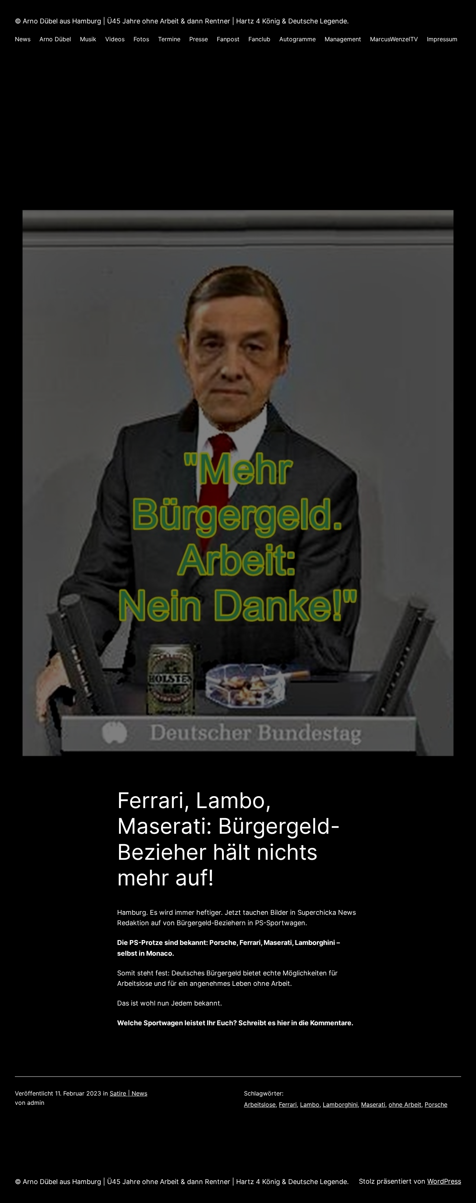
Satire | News (128, 1093)
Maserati (373, 1104)
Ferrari (288, 1104)
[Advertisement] (238, 132)
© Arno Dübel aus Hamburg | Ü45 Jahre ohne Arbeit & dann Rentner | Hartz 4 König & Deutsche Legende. (182, 21)
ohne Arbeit (405, 1104)
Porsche (436, 1104)
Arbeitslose (260, 1104)
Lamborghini (340, 1104)
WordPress (444, 1181)
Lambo (309, 1104)
